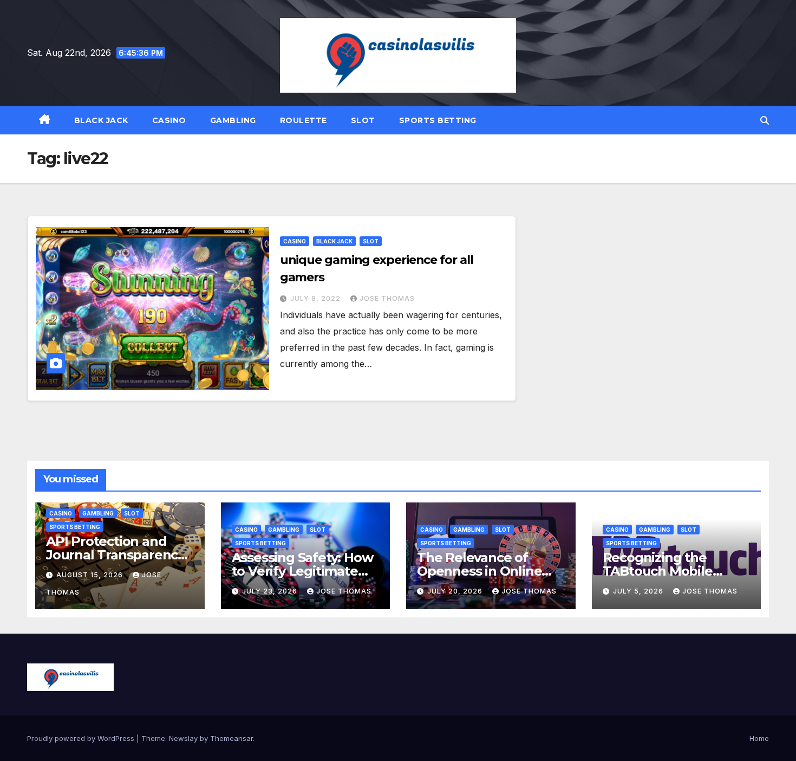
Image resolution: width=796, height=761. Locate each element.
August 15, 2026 (90, 575)
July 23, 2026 (270, 591)
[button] (764, 120)
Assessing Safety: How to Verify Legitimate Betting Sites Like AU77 (305, 571)
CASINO (169, 120)
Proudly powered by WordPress (81, 738)
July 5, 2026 (639, 591)
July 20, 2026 (456, 591)
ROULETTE (303, 120)
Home (759, 738)
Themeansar (231, 738)
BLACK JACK (101, 120)
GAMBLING (233, 120)
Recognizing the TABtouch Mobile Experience (658, 571)
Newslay (183, 738)
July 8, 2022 (316, 298)
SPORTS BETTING (438, 120)
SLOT (363, 120)
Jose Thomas (387, 298)
